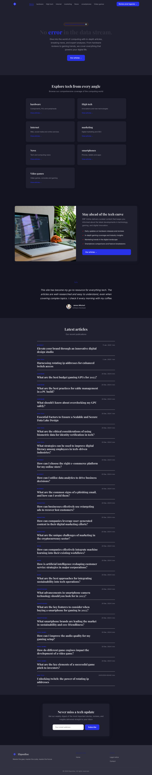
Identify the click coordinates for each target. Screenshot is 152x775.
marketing (68, 4)
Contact (113, 761)
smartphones (86, 4)
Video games (99, 4)
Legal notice (114, 757)
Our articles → (76, 58)
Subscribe (92, 727)
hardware (39, 4)
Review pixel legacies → (128, 4)
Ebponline (23, 754)
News (76, 4)
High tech (49, 4)
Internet (59, 4)
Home (31, 4)
